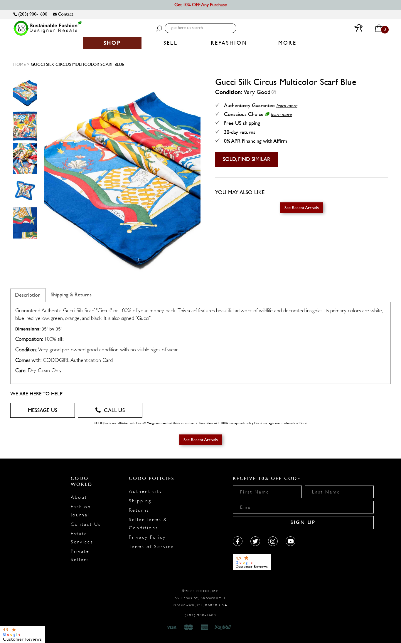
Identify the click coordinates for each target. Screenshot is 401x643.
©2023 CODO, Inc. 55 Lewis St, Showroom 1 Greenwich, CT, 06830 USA (200, 598)
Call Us (114, 410)
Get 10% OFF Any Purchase (200, 4)
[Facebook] (237, 541)
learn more (286, 105)
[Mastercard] (188, 627)
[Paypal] (224, 627)
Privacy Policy (147, 537)
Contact (65, 14)
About (79, 497)
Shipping (140, 500)
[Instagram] (273, 541)
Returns (139, 510)
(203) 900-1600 (32, 14)
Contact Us (86, 524)
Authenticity (145, 491)
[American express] (205, 627)
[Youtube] (290, 541)
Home (19, 64)
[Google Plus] (255, 541)
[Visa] (172, 627)
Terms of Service (151, 546)
